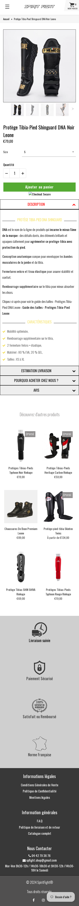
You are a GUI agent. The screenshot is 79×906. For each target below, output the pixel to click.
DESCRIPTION (36, 204)
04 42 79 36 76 (41, 855)
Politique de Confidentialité (39, 791)
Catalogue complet (39, 833)
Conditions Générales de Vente (39, 784)
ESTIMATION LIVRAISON (36, 370)
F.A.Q (39, 820)
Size (5, 152)
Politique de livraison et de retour (39, 827)
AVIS (36, 390)
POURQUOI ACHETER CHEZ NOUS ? (36, 380)
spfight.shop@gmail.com (41, 860)
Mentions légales (39, 797)
